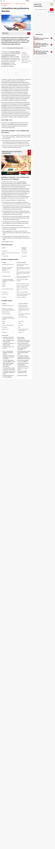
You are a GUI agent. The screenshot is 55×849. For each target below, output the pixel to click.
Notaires (3, 285)
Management (7, 3)
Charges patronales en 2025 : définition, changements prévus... (23, 365)
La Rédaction (5, 33)
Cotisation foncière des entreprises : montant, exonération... (8, 357)
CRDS (11, 122)
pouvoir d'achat (22, 181)
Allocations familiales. (25, 56)
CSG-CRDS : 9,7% (24, 54)
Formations (39, 34)
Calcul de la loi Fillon (22, 375)
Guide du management (20, 3)
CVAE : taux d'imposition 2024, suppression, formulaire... (23, 348)
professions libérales (15, 51)
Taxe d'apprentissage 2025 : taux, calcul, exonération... (8, 365)
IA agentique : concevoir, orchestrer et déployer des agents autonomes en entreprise (42, 45)
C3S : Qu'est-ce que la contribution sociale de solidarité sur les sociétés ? (24, 357)
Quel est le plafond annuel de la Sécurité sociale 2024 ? (23, 353)
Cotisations (4, 5)
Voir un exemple (51, 11)
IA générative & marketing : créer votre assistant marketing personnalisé (42, 52)
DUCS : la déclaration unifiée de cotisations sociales (8, 353)
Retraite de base (24, 59)
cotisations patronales (8, 55)
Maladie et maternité (25, 57)
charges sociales (5, 63)
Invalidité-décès (24, 62)
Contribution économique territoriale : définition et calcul (9, 372)
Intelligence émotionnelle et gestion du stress (42, 38)
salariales (3, 56)
